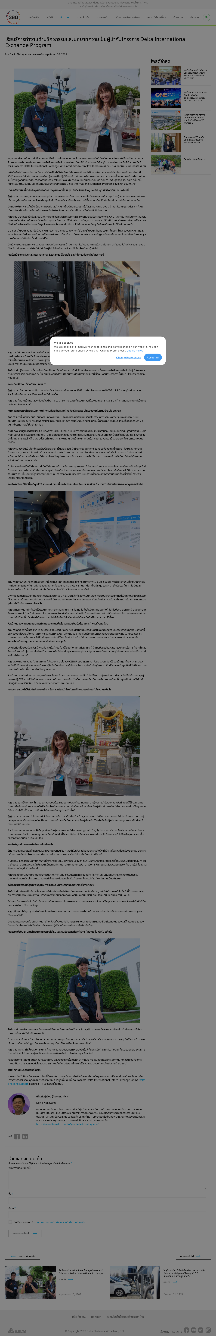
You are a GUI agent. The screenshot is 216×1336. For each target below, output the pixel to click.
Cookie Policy (135, 350)
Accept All (153, 357)
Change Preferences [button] (128, 357)
